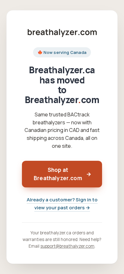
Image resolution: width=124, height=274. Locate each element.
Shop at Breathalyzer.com (62, 174)
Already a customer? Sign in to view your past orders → (62, 203)
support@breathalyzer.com (67, 246)
